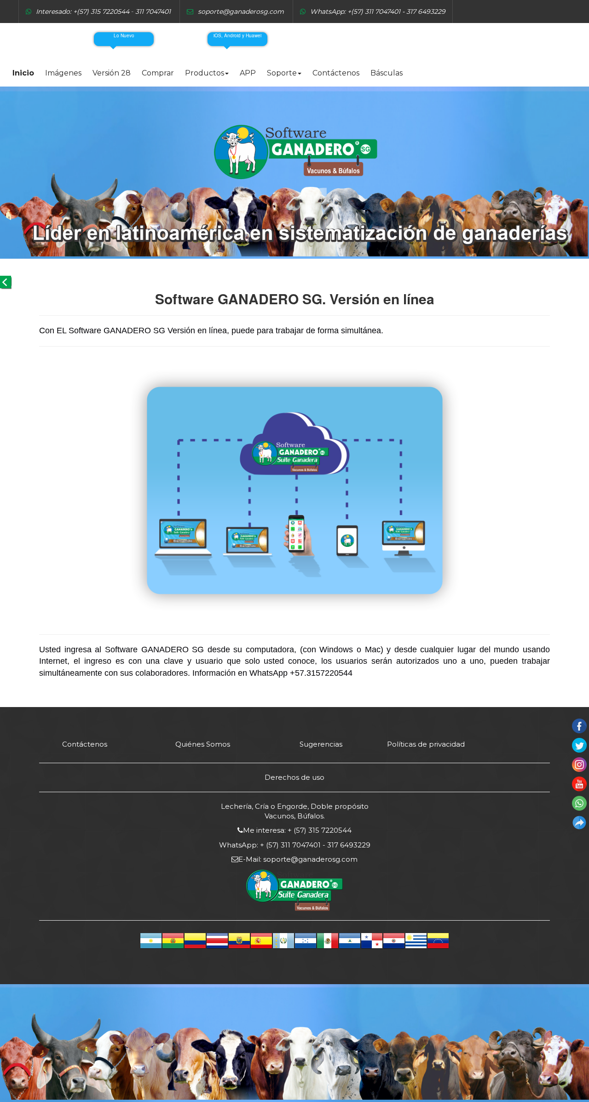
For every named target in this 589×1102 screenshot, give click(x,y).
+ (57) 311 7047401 (289, 845)
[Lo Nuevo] (104, 39)
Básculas (386, 73)
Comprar (158, 73)
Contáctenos (335, 73)
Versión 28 (111, 73)
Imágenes (63, 73)
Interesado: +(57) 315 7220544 (82, 11)
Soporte (282, 73)
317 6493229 (347, 845)
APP (248, 73)
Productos (204, 73)
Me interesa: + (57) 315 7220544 (297, 830)
